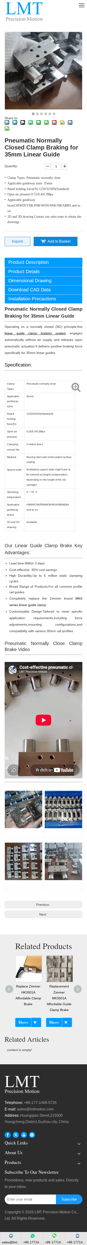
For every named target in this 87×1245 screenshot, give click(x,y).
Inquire (17, 241)
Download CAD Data (29, 289)
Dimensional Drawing (30, 280)
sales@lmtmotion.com (36, 1109)
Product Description (28, 262)
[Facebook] (8, 1135)
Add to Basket (59, 241)
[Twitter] (16, 1135)
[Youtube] (24, 1135)
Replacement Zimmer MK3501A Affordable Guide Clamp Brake (59, 998)
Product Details (24, 271)
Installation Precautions (32, 298)
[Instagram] (32, 1135)
